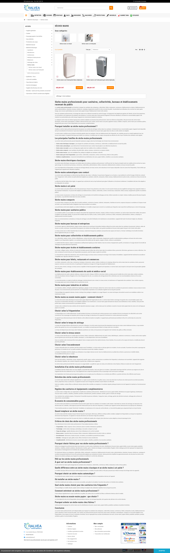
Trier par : (88, 49)
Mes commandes (99, 526)
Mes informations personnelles (102, 531)
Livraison (70, 526)
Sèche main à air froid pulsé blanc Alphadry (69, 80)
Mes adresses (98, 529)
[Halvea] (32, 7)
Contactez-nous (29, 1)
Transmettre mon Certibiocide (102, 534)
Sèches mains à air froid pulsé (89, 43)
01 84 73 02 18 (39, 1)
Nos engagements (72, 538)
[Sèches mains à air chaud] (65, 37)
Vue (136, 49)
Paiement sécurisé (72, 534)
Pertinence (95, 49)
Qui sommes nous (72, 541)
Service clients (71, 536)
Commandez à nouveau (139, 1)
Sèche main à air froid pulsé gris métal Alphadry (100, 80)
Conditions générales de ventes (75, 531)
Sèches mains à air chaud (66, 43)
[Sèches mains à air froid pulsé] (89, 37)
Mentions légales (72, 529)
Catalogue (70, 543)
